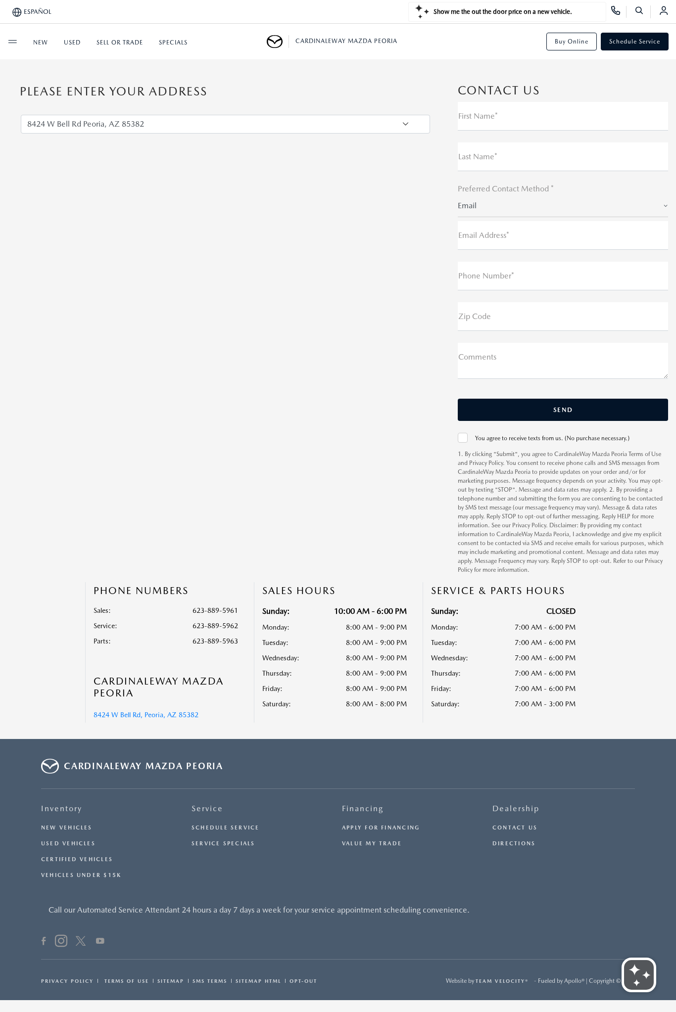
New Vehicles (67, 828)
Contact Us (514, 828)
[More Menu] (12, 41)
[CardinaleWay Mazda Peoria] (278, 41)
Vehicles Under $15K (81, 875)
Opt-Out (303, 981)
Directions (513, 843)
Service (207, 808)
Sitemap (170, 981)
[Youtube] (100, 942)
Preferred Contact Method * (506, 188)
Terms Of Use (125, 981)
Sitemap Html (258, 981)
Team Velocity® (502, 981)
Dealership (515, 808)
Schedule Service (634, 41)
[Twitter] (80, 942)
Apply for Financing (381, 828)
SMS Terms (210, 981)
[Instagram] (61, 942)
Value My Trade (372, 843)
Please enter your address (113, 91)
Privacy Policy (67, 981)
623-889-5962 (215, 626)
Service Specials (223, 843)
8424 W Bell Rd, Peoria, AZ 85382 (146, 715)
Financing (363, 808)
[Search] (642, 11)
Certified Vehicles (77, 859)
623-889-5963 (215, 641)
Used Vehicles (68, 843)
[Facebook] (44, 942)
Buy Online (571, 41)
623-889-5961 (215, 610)
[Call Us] (619, 12)
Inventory (61, 808)
